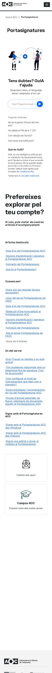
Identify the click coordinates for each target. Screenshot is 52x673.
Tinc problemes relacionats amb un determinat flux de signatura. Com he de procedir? (25, 370)
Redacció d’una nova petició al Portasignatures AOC (23, 313)
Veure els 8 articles (16, 341)
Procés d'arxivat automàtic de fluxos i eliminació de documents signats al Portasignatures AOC (23, 401)
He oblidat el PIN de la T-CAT (22, 130)
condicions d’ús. (27, 171)
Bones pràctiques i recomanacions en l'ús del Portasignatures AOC (25, 391)
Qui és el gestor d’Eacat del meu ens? (23, 124)
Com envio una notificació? (21, 140)
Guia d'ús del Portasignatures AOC (25, 250)
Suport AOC (11, 17)
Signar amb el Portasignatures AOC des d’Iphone (25, 435)
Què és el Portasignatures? (21, 269)
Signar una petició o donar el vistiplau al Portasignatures (21, 443)
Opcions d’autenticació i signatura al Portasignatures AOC (24, 257)
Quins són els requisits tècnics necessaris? (22, 291)
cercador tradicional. (30, 176)
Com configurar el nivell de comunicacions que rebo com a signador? (23, 381)
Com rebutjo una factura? (20, 135)
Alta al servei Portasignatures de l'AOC (24, 335)
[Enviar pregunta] (40, 104)
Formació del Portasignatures (22, 264)
